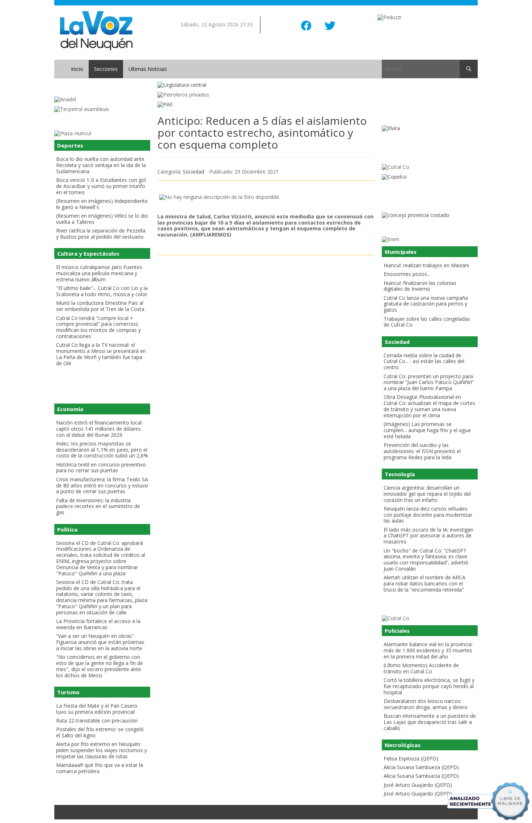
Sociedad (193, 171)
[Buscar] (469, 69)
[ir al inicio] (96, 30)
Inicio (77, 68)
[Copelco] (430, 177)
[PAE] (266, 105)
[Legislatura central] (266, 85)
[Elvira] (430, 128)
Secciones (106, 68)
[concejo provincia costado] (430, 215)
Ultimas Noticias (147, 68)
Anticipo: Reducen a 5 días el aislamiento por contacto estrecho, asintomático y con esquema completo (262, 132)
